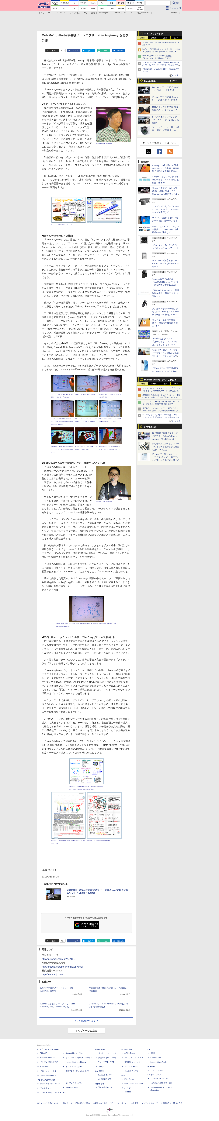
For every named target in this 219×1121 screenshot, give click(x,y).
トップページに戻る (86, 1030)
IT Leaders (44, 1067)
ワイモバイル (74, 13)
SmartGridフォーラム (74, 1053)
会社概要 (134, 1103)
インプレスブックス (74, 1083)
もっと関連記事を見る (84, 1021)
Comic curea (155, 1058)
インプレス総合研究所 (49, 1062)
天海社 (153, 1053)
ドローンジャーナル (48, 1071)
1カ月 (176, 38)
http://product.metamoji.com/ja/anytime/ (62, 966)
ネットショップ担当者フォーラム (79, 1058)
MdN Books (129, 1079)
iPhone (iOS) (104, 13)
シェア (75, 51)
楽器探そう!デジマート (107, 1058)
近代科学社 (99, 1084)
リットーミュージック (107, 1053)
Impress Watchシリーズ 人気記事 (160, 380)
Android (117, 13)
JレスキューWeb (131, 1067)
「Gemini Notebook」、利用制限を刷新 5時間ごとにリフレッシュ (165, 293)
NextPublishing (72, 1087)
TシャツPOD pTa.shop (160, 1078)
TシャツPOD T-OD (106, 1062)
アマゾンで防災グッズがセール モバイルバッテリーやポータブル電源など (165, 209)
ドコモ (41, 13)
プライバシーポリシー (119, 1103)
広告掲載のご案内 (82, 1103)
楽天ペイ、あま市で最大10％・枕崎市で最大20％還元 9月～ (165, 323)
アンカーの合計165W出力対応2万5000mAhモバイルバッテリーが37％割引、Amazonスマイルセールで (161, 65)
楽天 (93, 13)
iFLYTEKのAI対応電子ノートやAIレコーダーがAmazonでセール (165, 263)
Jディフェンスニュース (133, 1058)
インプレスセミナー (74, 1067)
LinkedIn (120, 51)
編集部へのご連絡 (100, 1103)
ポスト (54, 51)
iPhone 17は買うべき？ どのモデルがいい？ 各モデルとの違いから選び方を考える (165, 457)
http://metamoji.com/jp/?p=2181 (58, 959)
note (105, 51)
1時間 (142, 38)
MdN (123, 1075)
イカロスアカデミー (132, 1071)
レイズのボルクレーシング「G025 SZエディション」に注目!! (165, 120)
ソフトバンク (60, 13)
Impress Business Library (76, 1062)
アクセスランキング (153, 34)
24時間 (154, 38)
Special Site (150, 81)
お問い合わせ (67, 1103)
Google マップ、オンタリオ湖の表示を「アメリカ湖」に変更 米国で (165, 179)
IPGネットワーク (154, 1075)
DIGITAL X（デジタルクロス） (78, 1071)
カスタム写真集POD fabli (161, 1083)
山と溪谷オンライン (106, 1075)
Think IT (43, 1053)
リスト (62, 51)
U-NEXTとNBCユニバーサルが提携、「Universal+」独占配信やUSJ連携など (165, 229)
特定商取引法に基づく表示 (171, 1103)
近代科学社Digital (105, 1087)
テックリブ (125, 1088)
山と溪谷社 (99, 1071)
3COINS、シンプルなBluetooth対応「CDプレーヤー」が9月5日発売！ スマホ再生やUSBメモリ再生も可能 (161, 417)
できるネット (45, 1088)
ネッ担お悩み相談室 (48, 1075)
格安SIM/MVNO (143, 13)
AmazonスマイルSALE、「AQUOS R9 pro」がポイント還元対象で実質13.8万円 (165, 282)
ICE (148, 1049)
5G (125, 13)
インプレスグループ (150, 1103)
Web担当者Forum (47, 1058)
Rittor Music (100, 1049)
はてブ (90, 51)
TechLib (127, 1092)
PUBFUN (151, 1067)
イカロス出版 (126, 1049)
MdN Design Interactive (133, 1084)
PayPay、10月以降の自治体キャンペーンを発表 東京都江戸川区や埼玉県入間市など (165, 168)
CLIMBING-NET (104, 1079)
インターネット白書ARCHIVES (53, 1093)
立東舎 (101, 1067)
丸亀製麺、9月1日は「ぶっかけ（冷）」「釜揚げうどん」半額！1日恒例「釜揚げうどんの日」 (161, 397)
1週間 (165, 38)
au (49, 13)
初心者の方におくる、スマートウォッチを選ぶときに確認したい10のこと (165, 446)
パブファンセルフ (157, 1070)
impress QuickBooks (158, 1062)
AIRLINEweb (129, 1053)
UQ (85, 13)
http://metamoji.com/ (52, 974)
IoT (132, 13)
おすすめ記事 (150, 427)
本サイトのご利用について (47, 1103)
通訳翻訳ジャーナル (132, 1062)
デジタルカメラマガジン (50, 1084)
